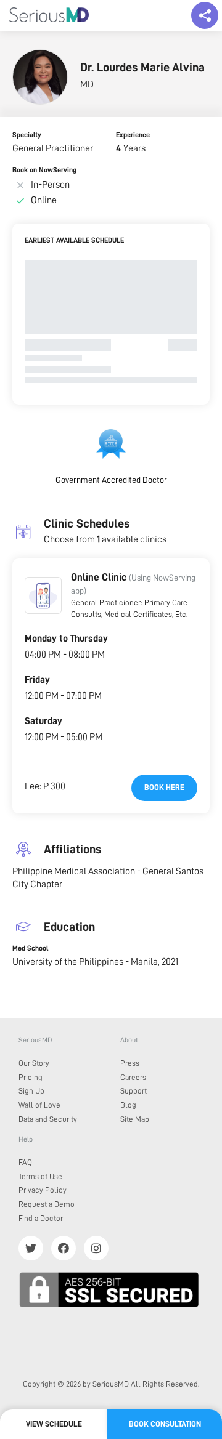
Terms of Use (40, 1176)
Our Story (33, 1063)
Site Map (134, 1119)
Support (133, 1091)
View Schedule (54, 1424)
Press (129, 1063)
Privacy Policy (42, 1190)
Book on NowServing (44, 170)
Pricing (30, 1077)
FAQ (25, 1162)
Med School (30, 948)
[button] (43, 595)
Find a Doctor (40, 1218)
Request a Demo (46, 1204)
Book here (164, 787)
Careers (133, 1077)
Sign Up (31, 1091)
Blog (128, 1105)
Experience (133, 135)
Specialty (26, 135)
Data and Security (47, 1119)
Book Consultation (165, 1424)
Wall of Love (39, 1105)
